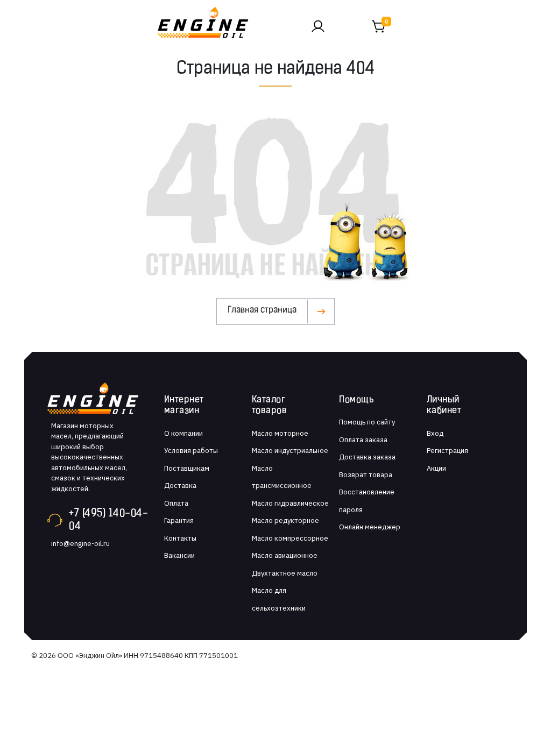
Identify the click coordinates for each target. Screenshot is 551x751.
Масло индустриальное (290, 450)
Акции (436, 468)
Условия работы (191, 450)
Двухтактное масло (284, 573)
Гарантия (179, 520)
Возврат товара (365, 474)
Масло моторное (280, 433)
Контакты (180, 538)
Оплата (176, 503)
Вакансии (179, 555)
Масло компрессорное (290, 538)
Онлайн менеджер (369, 527)
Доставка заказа (367, 457)
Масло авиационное (284, 555)
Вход (435, 433)
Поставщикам (186, 468)
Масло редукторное (285, 520)
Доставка (180, 485)
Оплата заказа (363, 439)
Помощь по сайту (367, 422)
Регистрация (447, 450)
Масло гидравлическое (290, 503)
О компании (183, 433)
